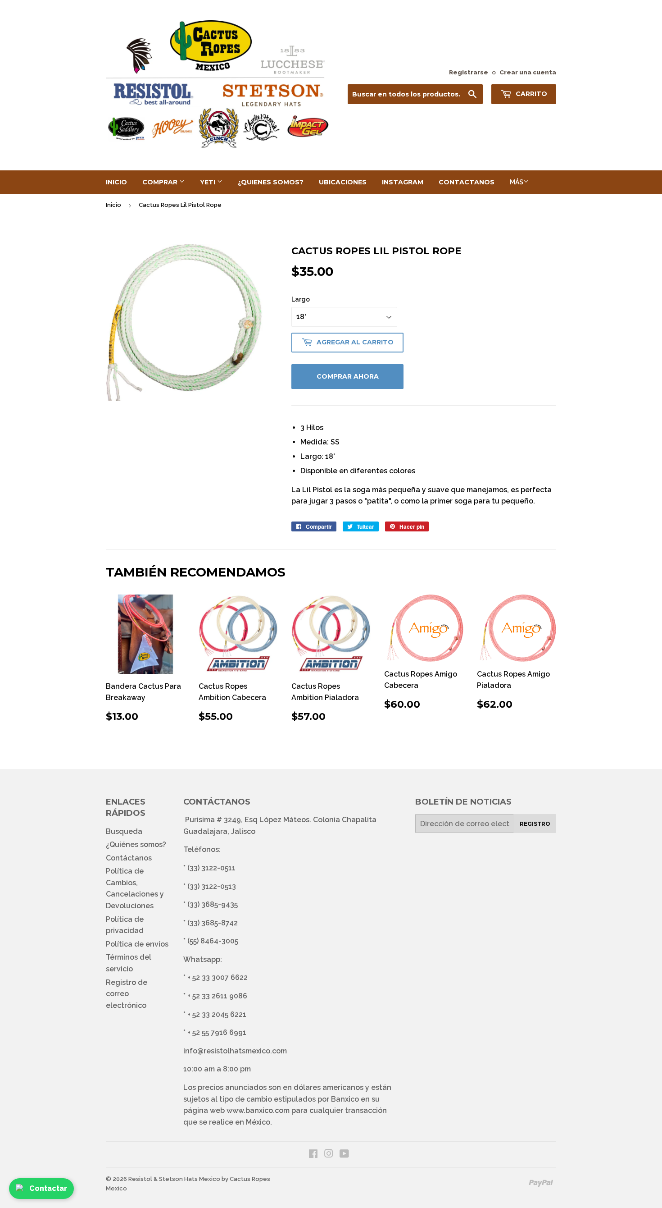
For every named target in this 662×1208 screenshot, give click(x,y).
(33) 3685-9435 (212, 904)
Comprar (160, 182)
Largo (300, 299)
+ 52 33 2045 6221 (216, 1014)
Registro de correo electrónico (126, 994)
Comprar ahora (348, 376)
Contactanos (466, 182)
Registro (535, 823)
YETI (208, 182)
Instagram (402, 182)
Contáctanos (129, 858)
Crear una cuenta (527, 72)
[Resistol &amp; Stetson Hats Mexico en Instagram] (328, 1154)
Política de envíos (137, 944)
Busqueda (124, 831)
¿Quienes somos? (271, 182)
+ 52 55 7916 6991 (216, 1032)
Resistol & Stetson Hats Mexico (174, 1179)
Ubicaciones (343, 182)
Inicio (116, 182)
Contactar (48, 1188)
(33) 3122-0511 (211, 868)
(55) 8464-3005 (212, 941)
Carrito (530, 94)
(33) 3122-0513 (211, 886)
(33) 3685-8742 (212, 923)
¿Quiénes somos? (136, 844)
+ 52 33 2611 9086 (217, 996)
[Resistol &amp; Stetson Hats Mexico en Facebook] (313, 1154)
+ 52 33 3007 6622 (217, 977)
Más (516, 182)
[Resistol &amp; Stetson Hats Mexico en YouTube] (344, 1154)
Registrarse (468, 72)
